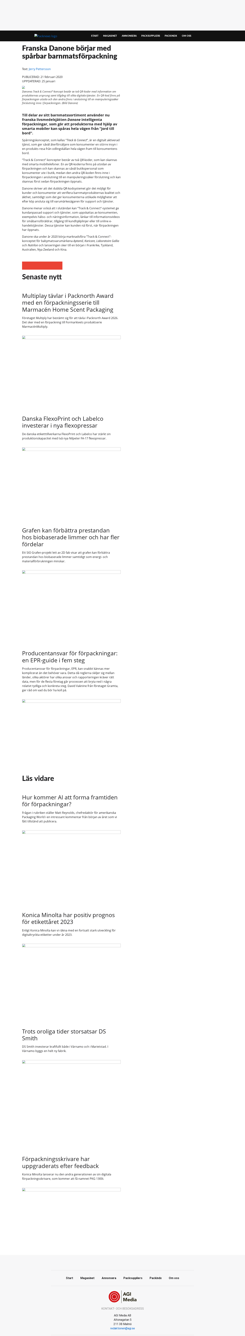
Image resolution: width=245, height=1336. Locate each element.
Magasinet (110, 36)
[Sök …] (217, 36)
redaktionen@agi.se (122, 1328)
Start (94, 36)
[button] (26, 266)
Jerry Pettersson (40, 69)
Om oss (186, 36)
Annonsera (129, 36)
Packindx (171, 36)
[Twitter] (122, 1262)
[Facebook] (114, 1262)
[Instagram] (130, 1262)
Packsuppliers (150, 36)
